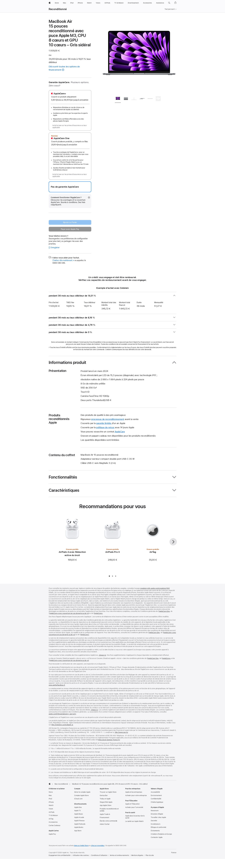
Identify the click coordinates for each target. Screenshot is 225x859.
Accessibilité (155, 792)
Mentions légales (137, 855)
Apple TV (77, 811)
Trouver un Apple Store (108, 792)
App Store (77, 831)
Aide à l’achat (104, 824)
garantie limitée (104, 423)
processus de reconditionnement (107, 419)
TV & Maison (53, 815)
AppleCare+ (98, 613)
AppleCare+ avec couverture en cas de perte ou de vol (69, 613)
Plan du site (150, 855)
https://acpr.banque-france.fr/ (109, 740)
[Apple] (50, 784)
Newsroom (154, 811)
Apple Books (78, 827)
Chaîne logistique (157, 802)
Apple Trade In (105, 814)
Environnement (156, 795)
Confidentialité (156, 799)
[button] (169, 3)
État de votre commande (108, 821)
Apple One (78, 807)
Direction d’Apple (157, 814)
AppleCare (120, 431)
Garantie (154, 821)
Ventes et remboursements (119, 855)
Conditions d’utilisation (99, 855)
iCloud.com (78, 799)
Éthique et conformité (158, 827)
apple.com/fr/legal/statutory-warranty (62, 714)
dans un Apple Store (81, 845)
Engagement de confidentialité (59, 855)
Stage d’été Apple (106, 802)
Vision (51, 809)
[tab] (118, 99)
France (173, 853)
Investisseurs (155, 824)
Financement (104, 817)
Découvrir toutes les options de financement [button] (64, 68)
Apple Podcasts (79, 824)
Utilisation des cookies (81, 855)
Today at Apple (105, 799)
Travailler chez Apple (158, 817)
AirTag (51, 819)
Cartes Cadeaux (54, 825)
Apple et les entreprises (133, 792)
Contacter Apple (156, 837)
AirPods (51, 812)
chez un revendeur (97, 845)
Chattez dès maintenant (63, 260)
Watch (51, 805)
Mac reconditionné (61, 784)
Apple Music (78, 814)
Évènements (155, 831)
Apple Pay (52, 834)
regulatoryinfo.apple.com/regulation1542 (155, 588)
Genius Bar (104, 795)
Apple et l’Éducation (132, 804)
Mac (50, 795)
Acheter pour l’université (134, 807)
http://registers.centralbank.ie (62, 725)
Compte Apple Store (81, 795)
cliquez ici (102, 655)
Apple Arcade (79, 817)
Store (51, 792)
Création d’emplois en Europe (161, 834)
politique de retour (105, 427)
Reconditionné (58, 9)
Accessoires (53, 822)
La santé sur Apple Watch (134, 821)
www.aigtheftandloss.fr (57, 685)
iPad (50, 799)
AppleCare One (164, 611)
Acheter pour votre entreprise (136, 795)
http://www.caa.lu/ (121, 732)
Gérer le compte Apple (82, 792)
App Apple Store (105, 805)
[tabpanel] (139, 56)
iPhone (51, 802)
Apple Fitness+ (79, 821)
